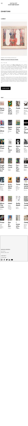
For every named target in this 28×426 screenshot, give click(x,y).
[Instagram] (2, 260)
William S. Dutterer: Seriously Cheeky (9, 59)
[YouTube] (12, 260)
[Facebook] (4, 260)
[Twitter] (7, 260)
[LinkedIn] (9, 260)
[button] (2, 3)
